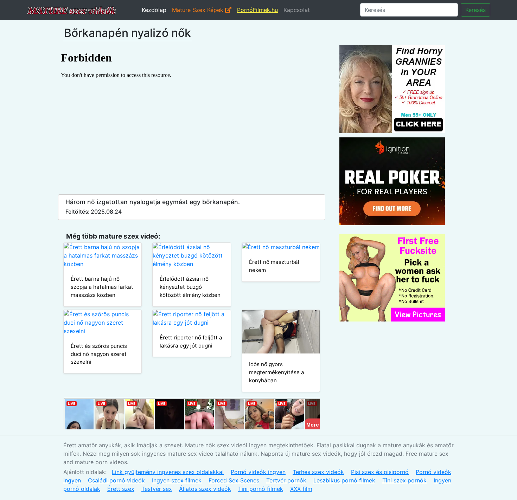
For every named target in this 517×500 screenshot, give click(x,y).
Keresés (475, 9)
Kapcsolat (296, 9)
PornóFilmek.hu (257, 9)
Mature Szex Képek (198, 9)
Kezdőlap (154, 9)
